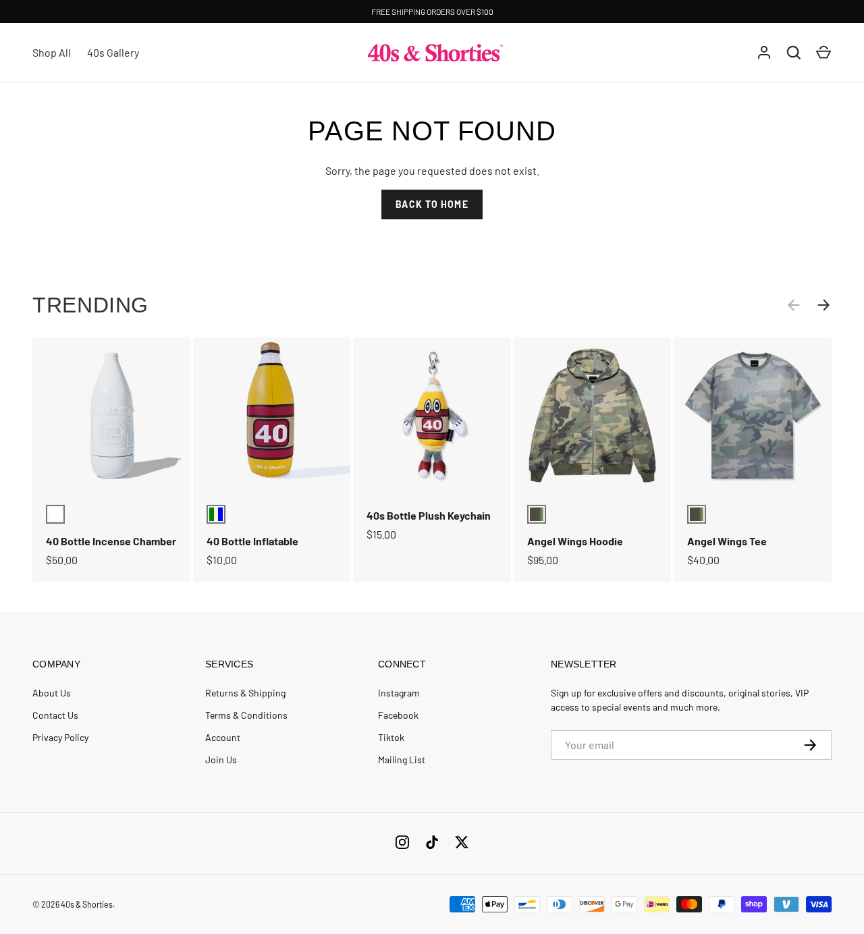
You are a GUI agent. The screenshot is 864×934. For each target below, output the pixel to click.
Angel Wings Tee (727, 540)
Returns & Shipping (245, 692)
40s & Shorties (87, 904)
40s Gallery (113, 52)
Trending (90, 305)
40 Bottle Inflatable (252, 540)
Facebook (398, 715)
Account (222, 737)
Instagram (399, 692)
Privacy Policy (60, 737)
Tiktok (391, 737)
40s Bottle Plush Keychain (429, 515)
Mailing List (401, 759)
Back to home (432, 204)
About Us (51, 692)
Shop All (51, 52)
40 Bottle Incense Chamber (111, 540)
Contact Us (55, 715)
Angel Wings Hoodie (575, 540)
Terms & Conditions (246, 715)
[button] (823, 52)
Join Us (221, 759)
